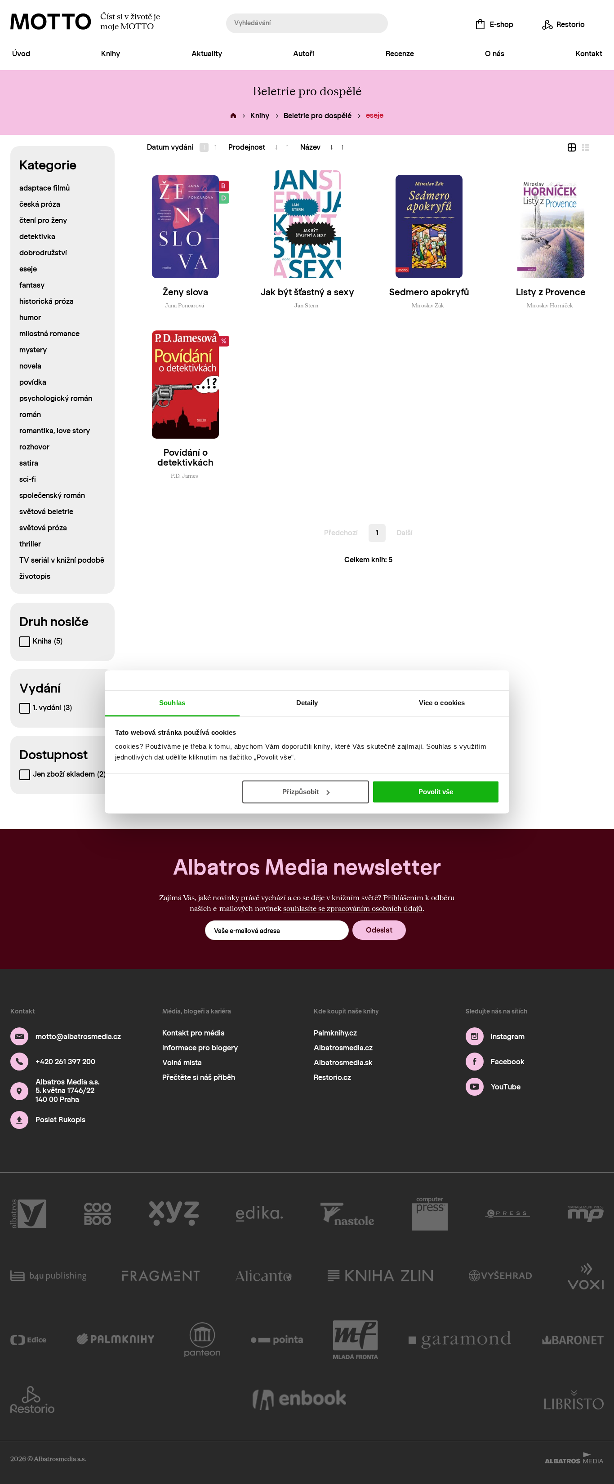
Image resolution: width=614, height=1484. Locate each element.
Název (310, 147)
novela (30, 366)
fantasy (31, 285)
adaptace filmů (44, 188)
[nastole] (347, 1213)
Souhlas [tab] (172, 702)
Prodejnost (246, 147)
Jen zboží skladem (69, 774)
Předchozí (341, 533)
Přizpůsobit (300, 791)
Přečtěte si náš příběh (198, 1077)
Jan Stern (306, 305)
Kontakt (589, 53)
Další (404, 533)
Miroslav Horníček (550, 305)
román (30, 414)
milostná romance (49, 333)
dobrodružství (43, 253)
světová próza (43, 528)
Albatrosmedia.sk (343, 1062)
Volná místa (182, 1062)
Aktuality (206, 53)
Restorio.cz (332, 1077)
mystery (33, 350)
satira (28, 463)
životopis (34, 576)
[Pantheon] (202, 1340)
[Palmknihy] (115, 1340)
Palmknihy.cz (335, 1033)
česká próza (39, 204)
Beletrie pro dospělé (317, 115)
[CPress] (507, 1213)
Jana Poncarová (184, 305)
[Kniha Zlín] (380, 1275)
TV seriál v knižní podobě (61, 560)
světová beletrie (46, 511)
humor (30, 317)
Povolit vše (435, 791)
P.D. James (184, 475)
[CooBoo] (98, 1213)
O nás (494, 53)
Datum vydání (170, 147)
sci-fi (27, 479)
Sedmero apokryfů (429, 292)
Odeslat (379, 930)
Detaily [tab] (307, 702)
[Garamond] (460, 1340)
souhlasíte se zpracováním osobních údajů (353, 908)
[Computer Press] (429, 1213)
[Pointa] (277, 1340)
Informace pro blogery (200, 1048)
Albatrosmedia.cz (343, 1048)
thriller (30, 544)
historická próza (46, 301)
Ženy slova (185, 292)
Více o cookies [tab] (442, 702)
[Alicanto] (263, 1275)
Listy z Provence (551, 292)
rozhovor (34, 447)
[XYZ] (173, 1213)
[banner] (50, 21)
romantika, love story (54, 431)
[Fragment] (161, 1275)
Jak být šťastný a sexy (307, 292)
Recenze (400, 53)
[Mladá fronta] (356, 1340)
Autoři (303, 53)
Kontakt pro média (193, 1033)
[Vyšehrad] (500, 1275)
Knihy (110, 53)
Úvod (21, 53)
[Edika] (259, 1213)
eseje (28, 269)
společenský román (52, 495)
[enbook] (299, 1399)
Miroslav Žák (428, 305)
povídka (32, 382)
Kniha (47, 641)
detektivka (37, 236)
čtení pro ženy (43, 220)
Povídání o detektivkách (185, 457)
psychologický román (55, 398)
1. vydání (52, 707)
